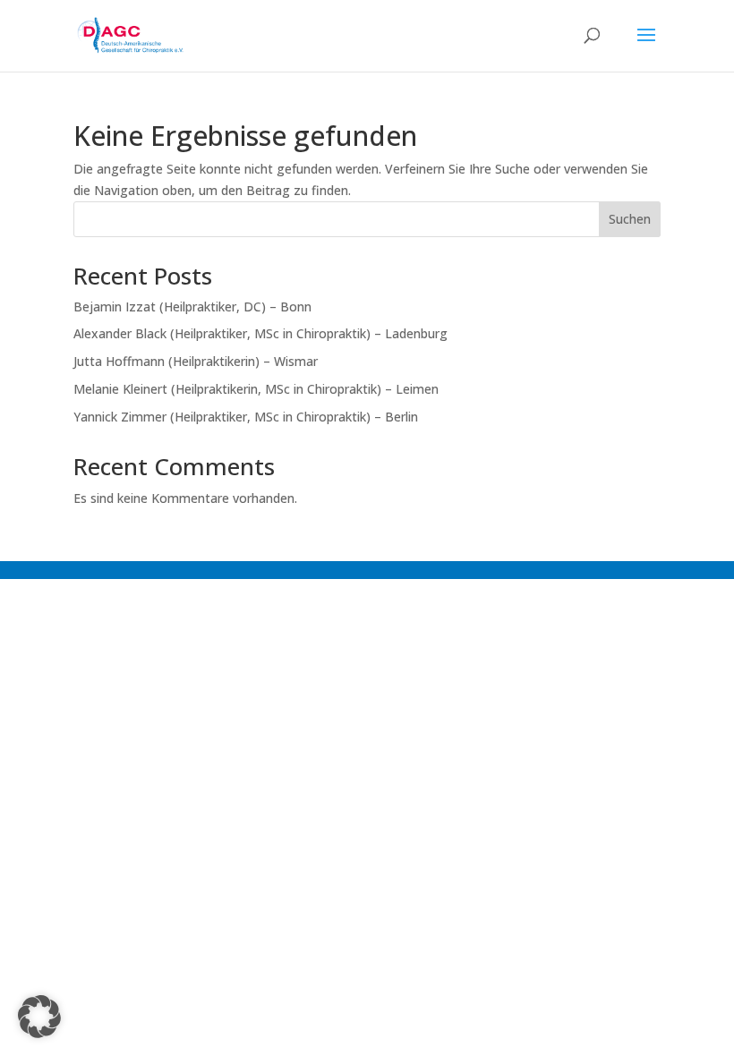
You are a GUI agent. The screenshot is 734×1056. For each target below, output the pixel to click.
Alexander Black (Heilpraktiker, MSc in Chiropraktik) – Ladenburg (260, 333)
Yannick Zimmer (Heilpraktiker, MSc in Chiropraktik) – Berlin (245, 416)
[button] (39, 1016)
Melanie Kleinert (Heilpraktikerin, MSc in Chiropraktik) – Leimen (256, 388)
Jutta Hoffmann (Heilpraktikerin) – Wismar (195, 361)
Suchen (630, 218)
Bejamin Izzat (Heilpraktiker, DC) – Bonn (192, 306)
